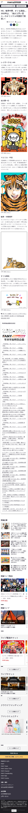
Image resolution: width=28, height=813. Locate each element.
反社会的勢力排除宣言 (7, 787)
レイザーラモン (22, 313)
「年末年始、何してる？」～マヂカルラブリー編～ (14, 373)
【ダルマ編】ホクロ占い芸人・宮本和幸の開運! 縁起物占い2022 (14, 467)
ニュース (19, 22)
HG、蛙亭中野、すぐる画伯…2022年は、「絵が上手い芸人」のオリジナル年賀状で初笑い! (14, 360)
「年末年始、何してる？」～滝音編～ (12, 348)
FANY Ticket (4, 766)
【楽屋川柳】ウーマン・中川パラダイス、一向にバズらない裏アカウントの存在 (14, 449)
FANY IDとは (14, 753)
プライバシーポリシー (7, 785)
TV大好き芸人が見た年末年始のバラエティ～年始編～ (13, 505)
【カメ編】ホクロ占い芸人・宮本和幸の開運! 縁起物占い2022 (14, 471)
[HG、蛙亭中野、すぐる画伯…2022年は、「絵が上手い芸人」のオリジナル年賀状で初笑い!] (11, 25)
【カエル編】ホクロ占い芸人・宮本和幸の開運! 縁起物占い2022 (14, 459)
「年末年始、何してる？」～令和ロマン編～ (14, 380)
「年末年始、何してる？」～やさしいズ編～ (14, 355)
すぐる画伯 (8, 313)
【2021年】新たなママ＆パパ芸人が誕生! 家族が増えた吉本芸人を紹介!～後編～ (13, 415)
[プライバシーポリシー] (19, 806)
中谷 (2, 316)
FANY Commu (5, 778)
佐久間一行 (13, 316)
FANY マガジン (7, 96)
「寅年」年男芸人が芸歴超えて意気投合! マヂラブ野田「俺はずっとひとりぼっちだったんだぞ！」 (14, 496)
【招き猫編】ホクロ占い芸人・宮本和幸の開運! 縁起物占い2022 (14, 475)
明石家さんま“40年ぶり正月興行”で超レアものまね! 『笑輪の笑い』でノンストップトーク (14, 490)
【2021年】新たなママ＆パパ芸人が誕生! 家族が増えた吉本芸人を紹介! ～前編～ (13, 411)
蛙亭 (8, 318)
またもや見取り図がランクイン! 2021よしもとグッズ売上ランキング (14, 404)
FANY (2, 763)
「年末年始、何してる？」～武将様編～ (13, 377)
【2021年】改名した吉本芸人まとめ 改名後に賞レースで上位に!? (13, 388)
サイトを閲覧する (13, 669)
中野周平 (6, 316)
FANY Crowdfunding (6, 773)
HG (3, 313)
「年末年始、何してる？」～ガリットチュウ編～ (14, 344)
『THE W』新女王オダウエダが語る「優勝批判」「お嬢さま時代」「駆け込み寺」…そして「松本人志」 (13, 438)
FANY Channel (5, 771)
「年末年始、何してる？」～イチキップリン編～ (14, 369)
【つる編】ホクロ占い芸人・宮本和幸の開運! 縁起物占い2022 (14, 463)
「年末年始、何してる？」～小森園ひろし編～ (14, 351)
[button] (26, 2)
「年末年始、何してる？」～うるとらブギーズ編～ (14, 419)
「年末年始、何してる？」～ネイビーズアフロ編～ (14, 392)
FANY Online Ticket (6, 768)
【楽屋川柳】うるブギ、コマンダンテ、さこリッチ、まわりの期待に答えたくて (14, 509)
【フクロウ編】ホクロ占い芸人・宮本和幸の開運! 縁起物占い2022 (14, 479)
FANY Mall (4, 775)
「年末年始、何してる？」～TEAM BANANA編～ (12, 396)
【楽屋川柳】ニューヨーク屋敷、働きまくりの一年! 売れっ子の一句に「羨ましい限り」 (14, 444)
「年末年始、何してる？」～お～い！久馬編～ (14, 427)
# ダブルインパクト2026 (8, 6)
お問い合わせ (4, 796)
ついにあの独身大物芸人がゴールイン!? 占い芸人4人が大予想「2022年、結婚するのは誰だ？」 (14, 484)
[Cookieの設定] (6, 806)
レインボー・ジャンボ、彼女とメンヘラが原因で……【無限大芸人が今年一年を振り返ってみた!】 (14, 454)
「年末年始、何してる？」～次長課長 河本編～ (13, 423)
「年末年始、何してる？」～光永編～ (12, 408)
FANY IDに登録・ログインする (14, 756)
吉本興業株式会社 (6, 794)
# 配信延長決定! (21, 6)
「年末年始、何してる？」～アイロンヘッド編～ (14, 400)
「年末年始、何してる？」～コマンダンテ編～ (14, 384)
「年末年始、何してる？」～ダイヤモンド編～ (14, 365)
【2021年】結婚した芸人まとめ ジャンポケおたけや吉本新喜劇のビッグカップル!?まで (14, 432)
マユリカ (14, 313)
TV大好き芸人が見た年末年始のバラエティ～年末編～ (13, 501)
